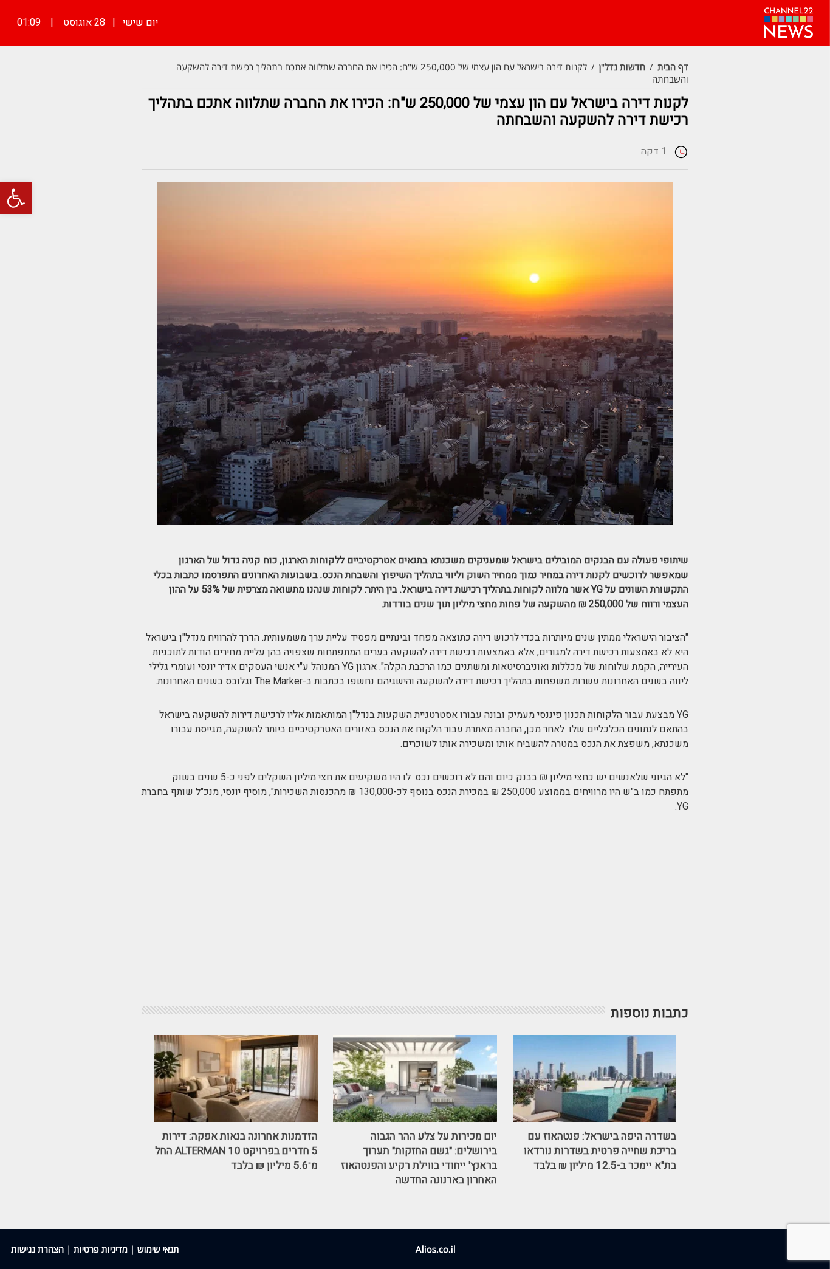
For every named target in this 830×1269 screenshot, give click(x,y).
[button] (16, 198)
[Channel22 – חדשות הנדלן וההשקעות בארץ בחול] (788, 21)
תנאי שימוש (158, 1249)
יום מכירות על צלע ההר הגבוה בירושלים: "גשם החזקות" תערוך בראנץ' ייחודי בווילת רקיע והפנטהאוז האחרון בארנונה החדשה (419, 1158)
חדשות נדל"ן (622, 67)
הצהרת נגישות (37, 1249)
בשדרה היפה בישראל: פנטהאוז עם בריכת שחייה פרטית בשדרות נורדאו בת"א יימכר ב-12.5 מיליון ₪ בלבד (600, 1151)
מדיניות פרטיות (101, 1249)
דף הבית (672, 67)
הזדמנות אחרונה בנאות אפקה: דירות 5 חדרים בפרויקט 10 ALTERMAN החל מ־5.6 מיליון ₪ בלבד (236, 1151)
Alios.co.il (436, 1249)
